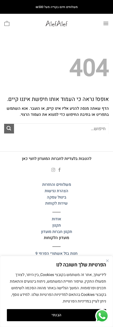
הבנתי (56, 315)
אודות (56, 219)
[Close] (107, 260)
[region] (56, 291)
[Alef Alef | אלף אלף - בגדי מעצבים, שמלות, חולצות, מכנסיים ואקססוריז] (56, 23)
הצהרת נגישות (56, 191)
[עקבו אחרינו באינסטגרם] (53, 170)
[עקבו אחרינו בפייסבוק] (60, 170)
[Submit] (9, 128)
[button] (106, 23)
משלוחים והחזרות (56, 184)
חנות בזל (71, 253)
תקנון (56, 225)
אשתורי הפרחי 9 (49, 253)
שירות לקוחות (56, 203)
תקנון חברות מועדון (56, 232)
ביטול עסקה (56, 197)
